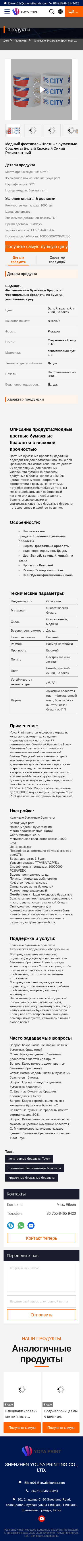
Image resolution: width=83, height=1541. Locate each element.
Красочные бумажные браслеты (31, 1177)
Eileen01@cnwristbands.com (28, 3)
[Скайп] (11, 1225)
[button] (77, 131)
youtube (41, 1518)
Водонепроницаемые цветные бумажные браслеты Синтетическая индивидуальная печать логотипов (61, 1414)
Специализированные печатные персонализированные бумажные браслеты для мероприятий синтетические (22, 1414)
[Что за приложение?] (20, 1225)
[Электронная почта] (31, 1225)
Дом (6, 40)
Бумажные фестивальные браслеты (34, 1168)
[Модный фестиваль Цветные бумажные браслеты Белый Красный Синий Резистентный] (41, 89)
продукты (21, 40)
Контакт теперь (41, 1238)
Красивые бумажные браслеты (53, 40)
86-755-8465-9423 (65, 3)
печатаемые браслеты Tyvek (29, 1158)
